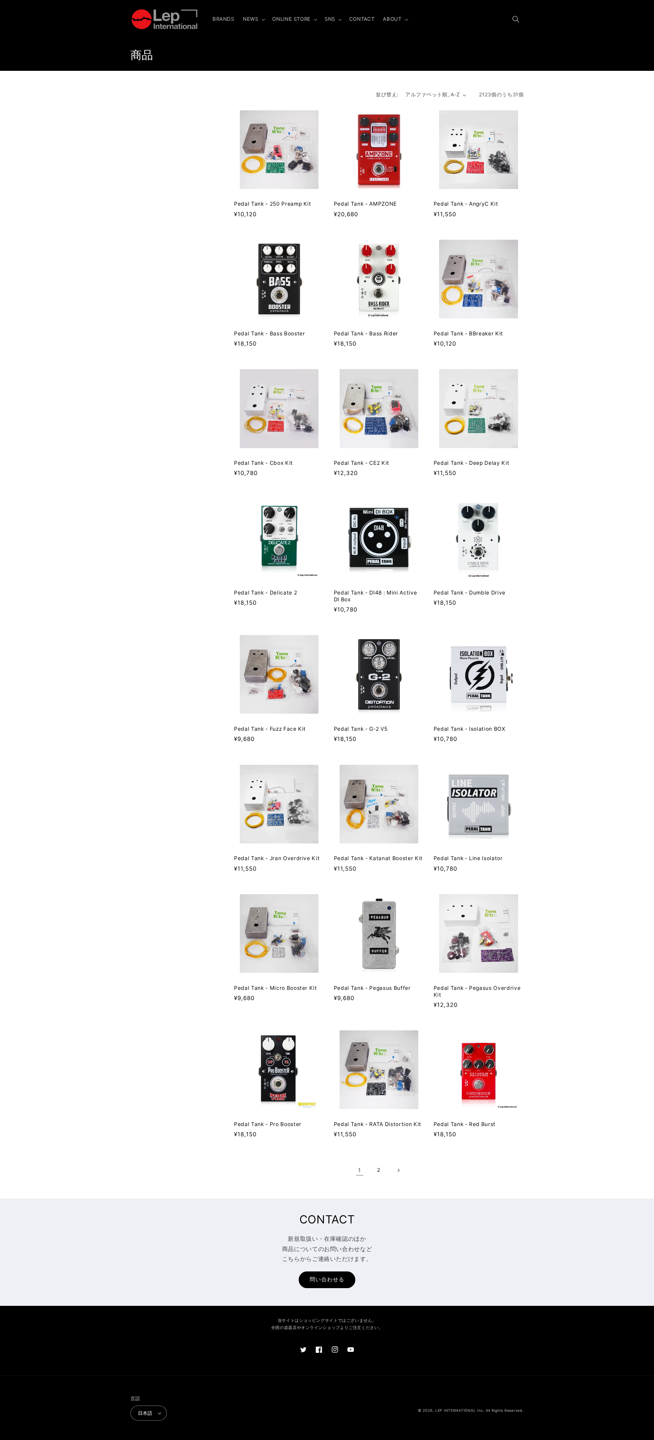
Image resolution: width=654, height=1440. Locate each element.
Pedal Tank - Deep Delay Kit (472, 463)
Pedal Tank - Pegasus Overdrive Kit (477, 991)
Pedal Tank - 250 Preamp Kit (272, 204)
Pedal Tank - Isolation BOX (469, 729)
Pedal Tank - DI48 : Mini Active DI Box (375, 596)
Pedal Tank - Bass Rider (366, 333)
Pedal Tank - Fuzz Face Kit (270, 729)
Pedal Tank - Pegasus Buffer (372, 988)
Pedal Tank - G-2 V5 (361, 729)
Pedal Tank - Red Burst (465, 1124)
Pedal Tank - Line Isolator (468, 858)
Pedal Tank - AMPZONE (365, 204)
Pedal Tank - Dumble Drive (470, 592)
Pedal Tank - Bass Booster (269, 333)
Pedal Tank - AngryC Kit (466, 204)
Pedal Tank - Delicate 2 (265, 592)
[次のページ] (398, 1170)
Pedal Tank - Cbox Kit (263, 463)
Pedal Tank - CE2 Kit (361, 463)
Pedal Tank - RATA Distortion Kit (377, 1124)
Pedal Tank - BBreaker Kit (468, 333)
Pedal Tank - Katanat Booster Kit (378, 858)
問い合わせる (327, 1279)
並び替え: (387, 95)
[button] (253, 19)
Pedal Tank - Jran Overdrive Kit (277, 858)
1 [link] (359, 1170)
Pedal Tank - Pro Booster (267, 1124)
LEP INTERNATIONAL (455, 1410)
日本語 (145, 1413)
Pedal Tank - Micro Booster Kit (275, 988)
